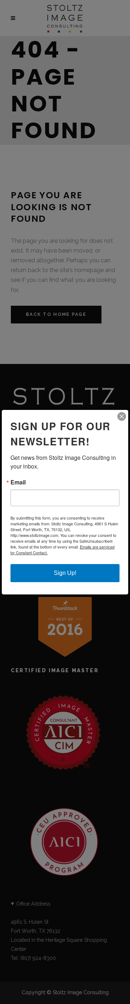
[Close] (121, 416)
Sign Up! (65, 573)
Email (18, 482)
